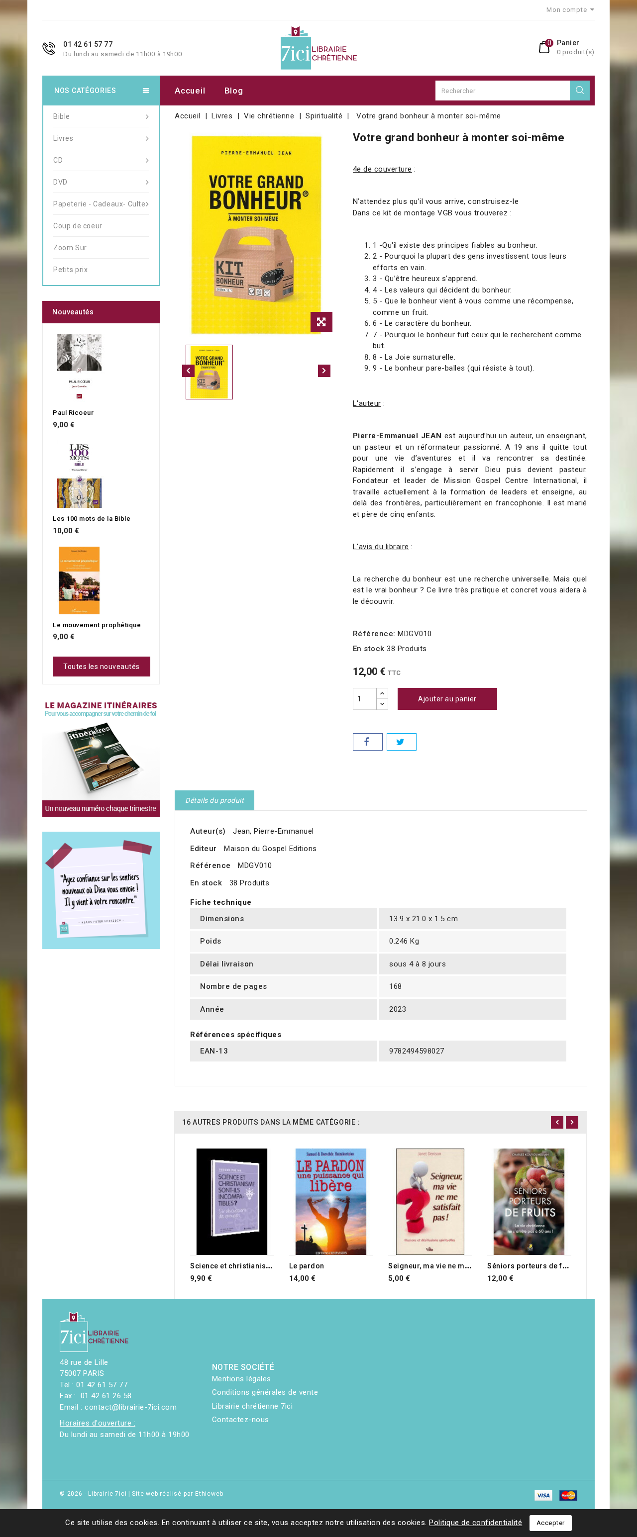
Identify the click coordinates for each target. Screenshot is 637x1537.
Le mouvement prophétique (97, 625)
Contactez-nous (240, 1419)
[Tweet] (401, 742)
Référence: (374, 633)
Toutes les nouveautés (101, 667)
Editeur (203, 848)
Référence (210, 865)
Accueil (190, 91)
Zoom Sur (70, 248)
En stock (369, 648)
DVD (60, 182)
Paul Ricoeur (73, 412)
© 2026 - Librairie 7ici (94, 1493)
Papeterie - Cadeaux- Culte (99, 204)
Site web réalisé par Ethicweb (177, 1493)
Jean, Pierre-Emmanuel (273, 831)
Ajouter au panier (447, 699)
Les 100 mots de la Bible (91, 518)
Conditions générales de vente (265, 1392)
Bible (61, 116)
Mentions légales (241, 1378)
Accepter (550, 1523)
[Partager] (367, 742)
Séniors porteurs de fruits (532, 1266)
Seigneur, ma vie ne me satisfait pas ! (453, 1266)
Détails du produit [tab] (214, 800)
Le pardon (306, 1266)
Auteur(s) (208, 831)
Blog (233, 91)
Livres (63, 138)
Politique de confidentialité (475, 1522)
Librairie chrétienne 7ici (252, 1406)
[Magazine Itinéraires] (101, 758)
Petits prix (70, 270)
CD (58, 160)
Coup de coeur (78, 226)
